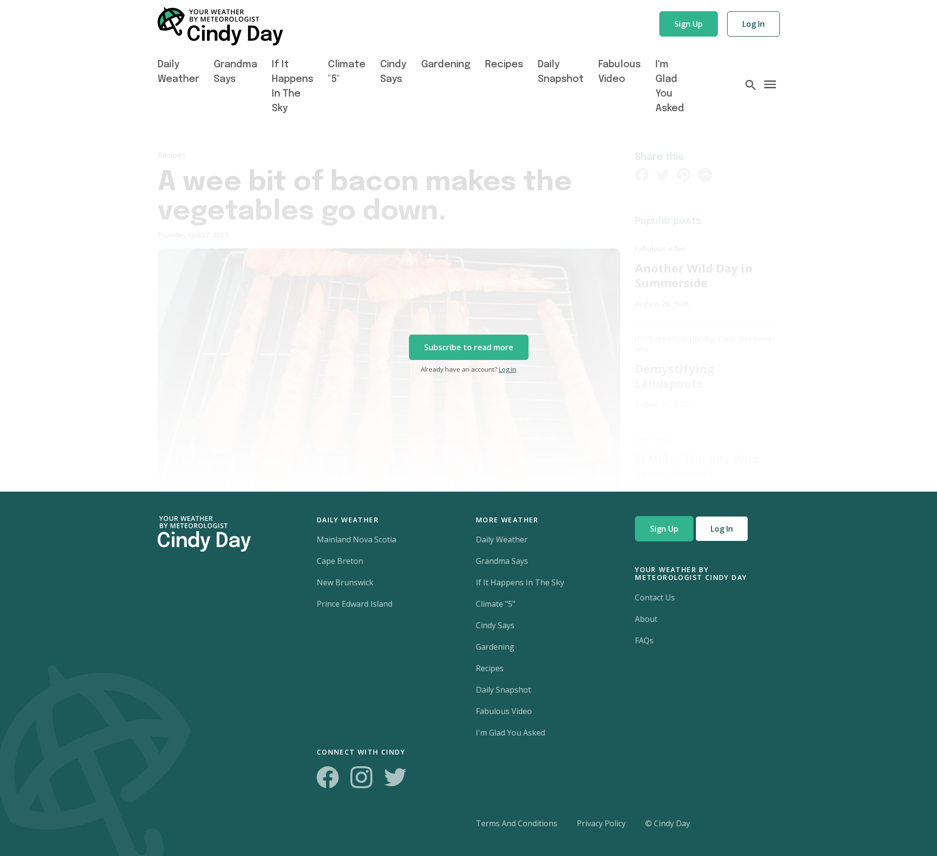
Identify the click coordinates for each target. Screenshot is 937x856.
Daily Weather (502, 539)
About (646, 619)
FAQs (644, 640)
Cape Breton (340, 561)
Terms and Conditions (516, 823)
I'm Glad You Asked (510, 732)
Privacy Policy (601, 823)
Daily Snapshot (503, 689)
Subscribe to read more (468, 347)
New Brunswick (345, 582)
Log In (753, 24)
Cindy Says (495, 625)
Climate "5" (495, 603)
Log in (507, 369)
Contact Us (655, 597)
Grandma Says (502, 561)
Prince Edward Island (354, 603)
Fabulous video (504, 711)
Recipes (504, 65)
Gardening (445, 65)
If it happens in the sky (520, 582)
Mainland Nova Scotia (356, 539)
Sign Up (688, 24)
